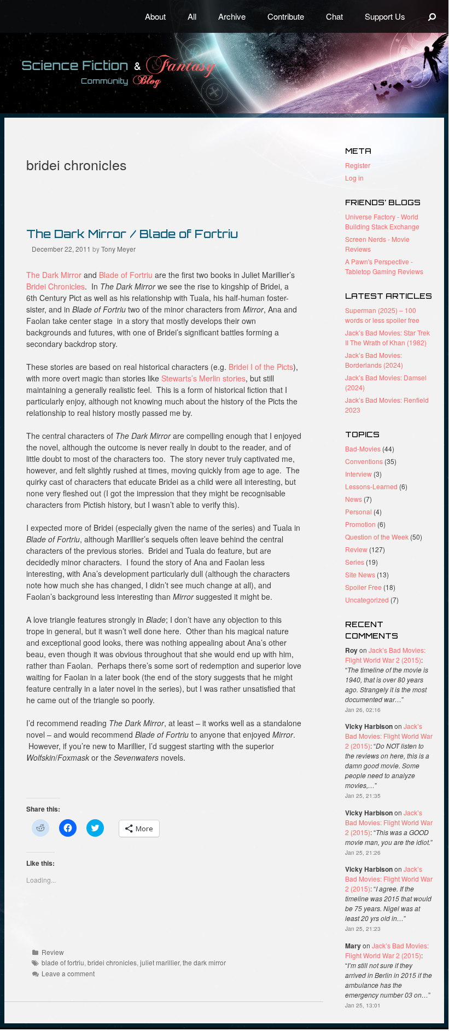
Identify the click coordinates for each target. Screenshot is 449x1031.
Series (354, 561)
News (353, 498)
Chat (334, 16)
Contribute (285, 16)
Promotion (360, 524)
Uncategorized (367, 599)
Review (53, 952)
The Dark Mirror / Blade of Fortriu (132, 234)
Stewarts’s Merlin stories (203, 378)
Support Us (385, 16)
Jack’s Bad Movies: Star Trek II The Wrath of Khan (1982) (387, 337)
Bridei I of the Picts (261, 366)
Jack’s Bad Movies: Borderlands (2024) (374, 359)
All (192, 16)
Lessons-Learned (371, 486)
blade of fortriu (63, 962)
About (155, 16)
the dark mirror (204, 962)
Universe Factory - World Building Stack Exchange (382, 221)
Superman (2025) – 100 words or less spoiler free (382, 315)
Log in (354, 177)
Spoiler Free (363, 587)
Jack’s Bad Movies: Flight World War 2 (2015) (385, 654)
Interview (358, 473)
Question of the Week (377, 536)
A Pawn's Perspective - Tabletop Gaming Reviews (384, 266)
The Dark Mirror (53, 274)
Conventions (364, 461)
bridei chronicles (112, 962)
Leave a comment (68, 973)
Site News (360, 574)
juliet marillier (159, 962)
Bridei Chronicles (55, 286)
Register (357, 165)
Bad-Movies (363, 448)
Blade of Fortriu (126, 274)
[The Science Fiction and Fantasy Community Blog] (145, 71)
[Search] (432, 16)
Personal (358, 511)
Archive (232, 16)
